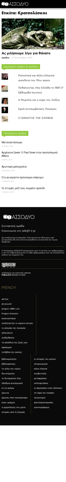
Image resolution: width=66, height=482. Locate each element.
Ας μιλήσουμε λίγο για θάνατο (26, 53)
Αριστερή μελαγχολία (14, 166)
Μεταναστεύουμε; (12, 142)
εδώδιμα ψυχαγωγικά (12, 383)
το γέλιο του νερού (11, 369)
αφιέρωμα (7, 347)
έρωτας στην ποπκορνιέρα (14, 397)
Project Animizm (10, 313)
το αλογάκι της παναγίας (14, 328)
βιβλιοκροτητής (9, 359)
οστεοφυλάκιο (41, 383)
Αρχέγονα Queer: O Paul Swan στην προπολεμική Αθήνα (30, 154)
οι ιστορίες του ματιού (45, 359)
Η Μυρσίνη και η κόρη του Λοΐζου (39, 100)
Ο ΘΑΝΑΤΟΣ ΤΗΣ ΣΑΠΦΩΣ (35, 118)
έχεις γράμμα (8, 402)
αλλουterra (7, 333)
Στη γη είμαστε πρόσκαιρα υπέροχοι (23, 177)
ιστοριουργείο (41, 364)
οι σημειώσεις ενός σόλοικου (48, 388)
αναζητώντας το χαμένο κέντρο (17, 323)
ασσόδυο (5, 58)
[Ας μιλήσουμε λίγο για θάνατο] (33, 33)
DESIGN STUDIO (13, 275)
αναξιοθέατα (8, 337)
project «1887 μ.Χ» (11, 309)
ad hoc (5, 299)
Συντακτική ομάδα (13, 226)
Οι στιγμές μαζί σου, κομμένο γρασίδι (23, 188)
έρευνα (5, 393)
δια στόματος (8, 373)
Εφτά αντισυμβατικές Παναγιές (37, 109)
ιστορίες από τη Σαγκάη (13, 412)
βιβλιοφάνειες (8, 364)
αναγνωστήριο (9, 318)
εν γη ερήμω (8, 388)
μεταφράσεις (40, 378)
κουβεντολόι (40, 373)
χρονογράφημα (41, 407)
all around (6, 304)
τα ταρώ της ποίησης (44, 393)
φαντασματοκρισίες (43, 402)
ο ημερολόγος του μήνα (13, 407)
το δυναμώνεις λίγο (11, 378)
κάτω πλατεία (40, 369)
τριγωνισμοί (39, 397)
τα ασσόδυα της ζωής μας (14, 342)
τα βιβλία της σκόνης (12, 352)
